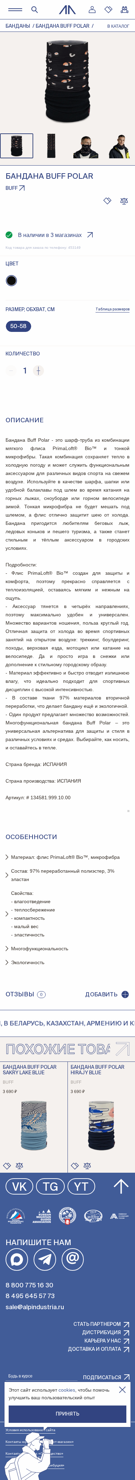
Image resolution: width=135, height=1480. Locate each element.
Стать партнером (97, 1324)
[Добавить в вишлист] (107, 200)
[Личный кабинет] (92, 10)
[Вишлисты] (108, 10)
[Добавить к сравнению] (123, 200)
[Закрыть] (122, 1389)
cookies (66, 1390)
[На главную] (67, 9)
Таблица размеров (112, 309)
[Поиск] (34, 9)
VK (19, 1187)
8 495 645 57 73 (30, 1296)
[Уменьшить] (11, 370)
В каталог (118, 26)
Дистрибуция (101, 1332)
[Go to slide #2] (51, 145)
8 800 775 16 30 (29, 1286)
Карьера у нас (102, 1341)
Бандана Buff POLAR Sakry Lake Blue (29, 1070)
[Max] (17, 1259)
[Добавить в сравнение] (19, 1166)
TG (50, 1187)
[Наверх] (121, 1186)
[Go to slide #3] (85, 145)
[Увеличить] (38, 370)
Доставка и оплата (94, 1349)
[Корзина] (125, 10)
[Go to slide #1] (16, 145)
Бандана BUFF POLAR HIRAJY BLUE (97, 1070)
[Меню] (15, 9)
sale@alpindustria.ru (35, 1307)
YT (81, 1187)
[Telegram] (45, 1259)
